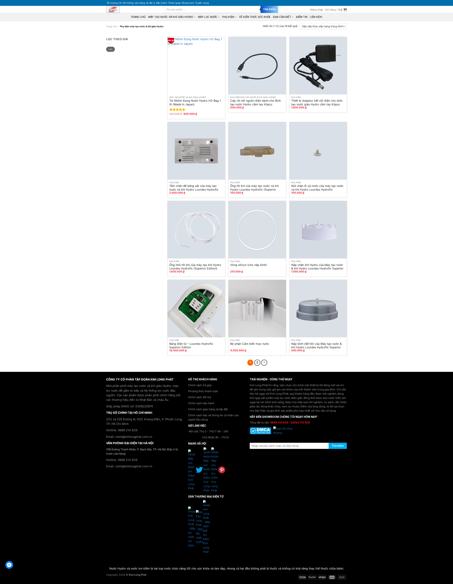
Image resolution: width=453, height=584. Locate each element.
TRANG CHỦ (138, 17)
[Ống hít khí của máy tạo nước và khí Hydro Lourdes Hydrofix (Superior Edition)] (257, 151)
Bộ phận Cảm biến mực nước (249, 343)
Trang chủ (111, 26)
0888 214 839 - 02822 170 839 (290, 422)
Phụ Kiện (228, 17)
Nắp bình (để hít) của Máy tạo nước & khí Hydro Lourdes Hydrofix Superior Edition (316, 345)
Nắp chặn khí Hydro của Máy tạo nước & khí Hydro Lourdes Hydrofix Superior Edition (317, 266)
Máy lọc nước (207, 17)
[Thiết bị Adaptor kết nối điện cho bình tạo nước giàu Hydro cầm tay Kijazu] (318, 65)
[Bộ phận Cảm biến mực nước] (257, 308)
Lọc (110, 49)
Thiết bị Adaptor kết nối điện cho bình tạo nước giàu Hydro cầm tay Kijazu (316, 102)
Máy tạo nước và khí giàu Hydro (170, 17)
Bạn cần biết (282, 17)
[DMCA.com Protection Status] (261, 430)
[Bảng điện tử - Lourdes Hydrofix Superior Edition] (196, 308)
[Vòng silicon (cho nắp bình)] (257, 229)
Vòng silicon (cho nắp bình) (248, 265)
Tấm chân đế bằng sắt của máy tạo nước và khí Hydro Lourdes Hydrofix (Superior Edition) (193, 187)
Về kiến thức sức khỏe (255, 17)
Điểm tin (301, 17)
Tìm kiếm (269, 9)
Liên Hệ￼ (316, 17)
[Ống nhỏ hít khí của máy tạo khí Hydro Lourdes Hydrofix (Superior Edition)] (196, 229)
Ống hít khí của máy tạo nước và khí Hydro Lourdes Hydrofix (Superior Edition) (254, 187)
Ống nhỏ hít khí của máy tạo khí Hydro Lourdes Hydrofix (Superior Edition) (195, 266)
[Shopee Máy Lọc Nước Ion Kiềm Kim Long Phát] (192, 526)
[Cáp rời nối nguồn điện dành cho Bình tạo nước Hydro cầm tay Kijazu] (257, 65)
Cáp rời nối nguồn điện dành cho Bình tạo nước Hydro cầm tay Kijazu (255, 102)
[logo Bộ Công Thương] (283, 430)
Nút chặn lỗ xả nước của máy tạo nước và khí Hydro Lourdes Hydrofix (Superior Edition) (317, 187)
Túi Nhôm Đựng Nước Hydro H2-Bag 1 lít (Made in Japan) (195, 102)
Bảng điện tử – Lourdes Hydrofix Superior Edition (191, 345)
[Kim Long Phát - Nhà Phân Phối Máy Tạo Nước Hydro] (116, 9)
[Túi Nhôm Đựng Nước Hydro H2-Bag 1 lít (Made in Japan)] (196, 65)
